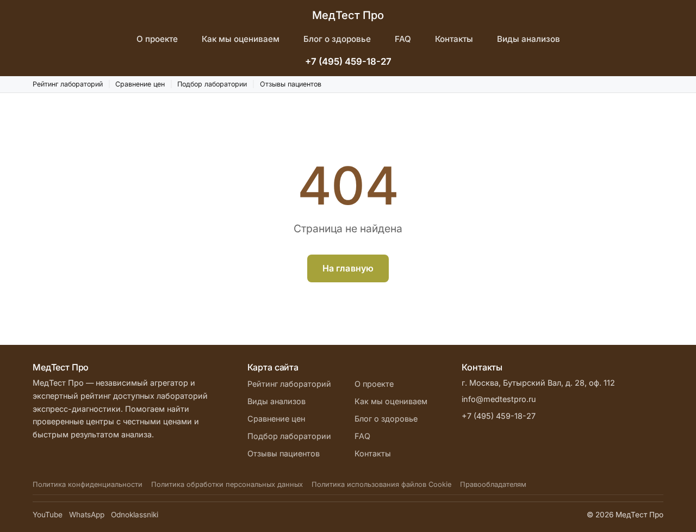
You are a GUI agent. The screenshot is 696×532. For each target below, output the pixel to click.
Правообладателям (493, 484)
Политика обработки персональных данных (227, 484)
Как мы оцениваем (240, 39)
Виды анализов (528, 39)
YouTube (48, 514)
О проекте (157, 39)
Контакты (454, 39)
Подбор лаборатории (212, 84)
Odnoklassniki (134, 514)
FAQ (403, 39)
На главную (348, 268)
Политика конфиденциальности (87, 484)
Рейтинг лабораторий (68, 84)
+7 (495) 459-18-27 (348, 61)
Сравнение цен (140, 84)
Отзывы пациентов (290, 84)
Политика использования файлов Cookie (381, 484)
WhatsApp (86, 514)
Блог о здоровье (337, 39)
